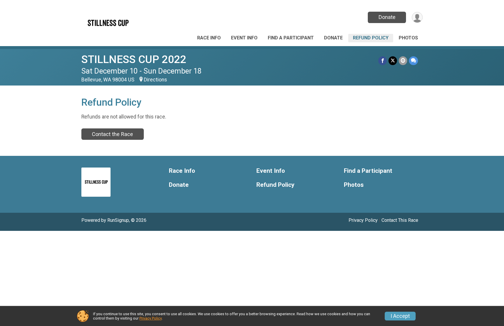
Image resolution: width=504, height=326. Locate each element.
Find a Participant (291, 38)
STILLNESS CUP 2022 (133, 59)
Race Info (209, 38)
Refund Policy (370, 38)
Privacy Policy (363, 220)
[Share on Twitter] (392, 60)
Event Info (244, 38)
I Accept (400, 316)
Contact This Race (400, 220)
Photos (408, 38)
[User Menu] (417, 17)
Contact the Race (112, 134)
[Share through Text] (413, 60)
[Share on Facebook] (382, 60)
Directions (155, 80)
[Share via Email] (403, 60)
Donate (387, 17)
